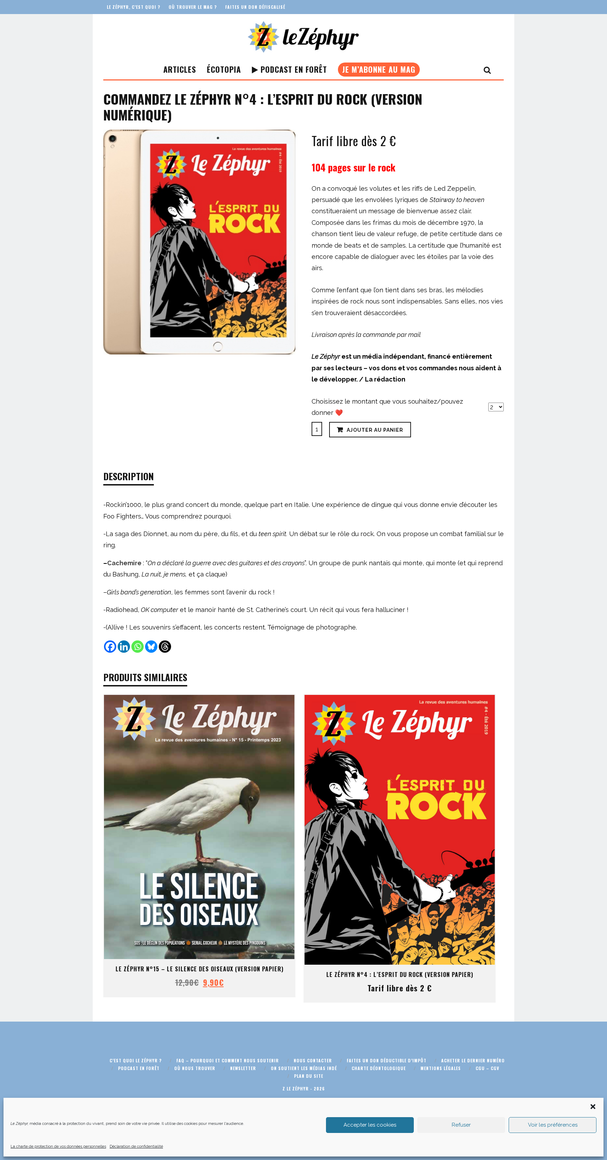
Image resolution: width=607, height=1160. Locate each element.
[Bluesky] (151, 646)
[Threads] (165, 646)
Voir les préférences (552, 1125)
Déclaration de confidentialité (136, 1146)
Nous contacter (313, 1060)
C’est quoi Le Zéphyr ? (136, 1060)
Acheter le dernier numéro (473, 1060)
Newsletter (243, 1068)
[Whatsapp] (137, 646)
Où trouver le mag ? (193, 7)
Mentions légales (440, 1068)
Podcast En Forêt (292, 69)
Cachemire (124, 563)
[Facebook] (110, 646)
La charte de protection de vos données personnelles (58, 1146)
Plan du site (308, 1076)
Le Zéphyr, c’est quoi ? (133, 7)
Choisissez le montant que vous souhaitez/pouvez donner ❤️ (387, 407)
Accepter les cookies (370, 1125)
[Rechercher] (487, 69)
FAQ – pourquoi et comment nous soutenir (227, 1060)
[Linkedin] (124, 646)
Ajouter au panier (375, 430)
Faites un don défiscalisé (255, 7)
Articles (179, 69)
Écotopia (224, 69)
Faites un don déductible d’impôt (386, 1060)
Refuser (461, 1125)
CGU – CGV (487, 1068)
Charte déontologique (379, 1068)
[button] (592, 1106)
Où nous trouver (194, 1068)
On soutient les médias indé (304, 1068)
